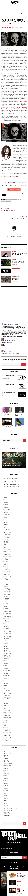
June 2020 (6, 621)
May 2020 (6, 623)
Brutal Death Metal (9, 199)
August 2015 (6, 718)
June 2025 (6, 521)
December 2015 (7, 712)
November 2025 (7, 512)
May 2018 (6, 663)
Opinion (18, 268)
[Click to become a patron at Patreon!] (14, 189)
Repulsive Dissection (11, 108)
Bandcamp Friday (7, 753)
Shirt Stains (6, 803)
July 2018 (6, 660)
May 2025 (6, 522)
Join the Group (16, 8)
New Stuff (4, 27)
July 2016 (6, 700)
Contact (20, 14)
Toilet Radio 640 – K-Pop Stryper (10, 478)
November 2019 (7, 633)
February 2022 (7, 588)
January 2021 (7, 609)
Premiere (8, 27)
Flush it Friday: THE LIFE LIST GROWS (11, 484)
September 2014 (7, 737)
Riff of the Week (7, 797)
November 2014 (7, 734)
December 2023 (7, 551)
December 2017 (7, 671)
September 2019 (7, 636)
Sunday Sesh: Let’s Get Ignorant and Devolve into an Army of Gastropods (19, 263)
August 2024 (6, 537)
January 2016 (7, 710)
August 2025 (6, 517)
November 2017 (7, 673)
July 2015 (6, 720)
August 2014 (6, 739)
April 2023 (6, 564)
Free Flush (6, 768)
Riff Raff (5, 798)
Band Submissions (8, 751)
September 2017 (7, 677)
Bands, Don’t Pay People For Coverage (10, 210)
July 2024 (6, 539)
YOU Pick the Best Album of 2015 (8, 375)
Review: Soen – (21, 882)
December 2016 (7, 692)
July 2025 (6, 519)
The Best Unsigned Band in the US (10, 808)
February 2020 (7, 628)
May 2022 (6, 583)
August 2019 (6, 638)
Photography (6, 788)
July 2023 (6, 559)
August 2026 (6, 497)
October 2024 (7, 534)
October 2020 (7, 614)
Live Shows (6, 773)
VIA (2, 160)
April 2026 (6, 504)
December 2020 (7, 611)
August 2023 (6, 557)
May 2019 (6, 643)
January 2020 (7, 630)
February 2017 (7, 688)
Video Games (7, 815)
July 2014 (6, 740)
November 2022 (7, 573)
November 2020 (7, 613)
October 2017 (7, 675)
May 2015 (6, 723)
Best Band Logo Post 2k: (18, 218)
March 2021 (6, 606)
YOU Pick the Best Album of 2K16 (8, 384)
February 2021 (7, 608)
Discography (6, 761)
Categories (6, 8)
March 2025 (6, 526)
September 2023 (7, 556)
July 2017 (6, 680)
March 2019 (6, 646)
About (24, 8)
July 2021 (6, 599)
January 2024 (7, 549)
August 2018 (6, 658)
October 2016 (7, 695)
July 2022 (6, 579)
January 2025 (7, 529)
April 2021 (6, 604)
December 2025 (7, 511)
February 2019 (7, 648)
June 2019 (6, 641)
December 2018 (7, 651)
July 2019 (6, 640)
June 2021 (6, 601)
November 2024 (7, 532)
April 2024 (6, 544)
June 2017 (6, 682)
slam (9, 201)
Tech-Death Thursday (8, 807)
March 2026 (6, 505)
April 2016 (6, 705)
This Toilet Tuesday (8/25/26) (10, 480)
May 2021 (6, 603)
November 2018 (7, 653)
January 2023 (7, 569)
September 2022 (7, 576)
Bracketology (6, 755)
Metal (13, 276)
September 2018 (7, 656)
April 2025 (6, 524)
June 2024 (6, 541)
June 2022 (6, 581)
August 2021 (6, 598)
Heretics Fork (18, 199)
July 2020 (6, 620)
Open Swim (14, 259)
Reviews (19, 873)
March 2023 (6, 566)
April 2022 (6, 584)
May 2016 (6, 703)
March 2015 (6, 727)
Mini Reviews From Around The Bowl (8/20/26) (13, 486)
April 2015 (6, 725)
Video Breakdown (7, 813)
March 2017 (6, 687)
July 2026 (6, 499)
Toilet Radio (6, 812)
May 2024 (6, 542)
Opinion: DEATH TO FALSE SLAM (18, 270)
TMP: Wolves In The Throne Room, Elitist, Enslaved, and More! (7, 427)
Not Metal (6, 783)
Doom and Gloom (7, 765)
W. (13, 27)
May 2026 (6, 502)
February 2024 (7, 547)
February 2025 (7, 527)
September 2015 (7, 717)
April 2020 (6, 625)
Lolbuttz (13, 251)
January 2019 (7, 650)
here (4, 176)
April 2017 (6, 685)
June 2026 (6, 500)
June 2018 (6, 661)
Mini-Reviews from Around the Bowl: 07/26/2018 (21, 876)
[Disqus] (14, 305)
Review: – (11, 465)
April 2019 (6, 645)
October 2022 (7, 574)
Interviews (6, 770)
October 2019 (7, 635)
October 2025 (7, 514)
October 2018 (7, 655)
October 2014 (7, 735)
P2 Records (4, 201)
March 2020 (6, 626)
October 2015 (7, 715)
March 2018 (6, 666)
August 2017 (6, 678)
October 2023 (7, 554)
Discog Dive (6, 760)
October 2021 (7, 594)
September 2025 (7, 516)
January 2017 (7, 690)
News (5, 782)
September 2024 (7, 536)
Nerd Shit (13, 268)
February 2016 (7, 708)
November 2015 (7, 713)
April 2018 (6, 665)
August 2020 (6, 618)
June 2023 (6, 561)
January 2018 (7, 670)
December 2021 (7, 591)
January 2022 (7, 589)
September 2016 (7, 697)
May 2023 (6, 562)
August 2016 (6, 698)
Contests (6, 756)
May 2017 (6, 683)
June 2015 (6, 722)
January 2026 (7, 509)
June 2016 (6, 702)
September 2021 (7, 596)
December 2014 (7, 732)
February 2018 (7, 668)
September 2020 (7, 616)
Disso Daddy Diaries (8, 763)
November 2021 (7, 593)
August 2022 (6, 578)
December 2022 (7, 571)
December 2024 (7, 531)
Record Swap (6, 792)
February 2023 (7, 568)
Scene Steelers (7, 802)
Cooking (6, 758)
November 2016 (7, 693)
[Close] (8, 870)
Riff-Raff (6, 800)
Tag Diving (6, 805)
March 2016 (6, 707)
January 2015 (7, 730)
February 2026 (7, 507)
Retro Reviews (7, 793)
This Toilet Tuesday (8, 810)
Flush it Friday (7, 766)
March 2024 (6, 546)
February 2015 (7, 729)
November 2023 (7, 552)
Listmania (6, 771)
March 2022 (6, 586)
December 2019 (7, 631)
